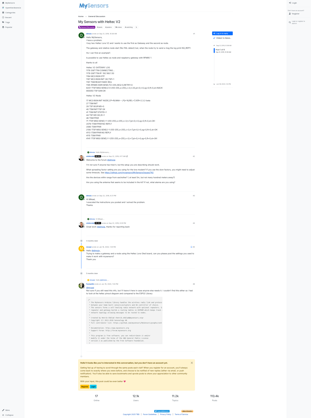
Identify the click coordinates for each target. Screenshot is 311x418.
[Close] (192, 362)
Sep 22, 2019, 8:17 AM (117, 156)
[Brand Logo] (93, 6)
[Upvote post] (183, 145)
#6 (194, 284)
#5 (194, 247)
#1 (194, 34)
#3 (194, 196)
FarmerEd (90, 284)
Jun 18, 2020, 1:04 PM (110, 284)
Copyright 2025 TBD (131, 414)
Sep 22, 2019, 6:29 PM (117, 223)
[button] (12, 410)
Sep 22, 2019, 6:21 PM (107, 196)
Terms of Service (181, 414)
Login (93, 387)
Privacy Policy (165, 414)
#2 (194, 156)
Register (84, 387)
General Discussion (88, 27)
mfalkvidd (90, 156)
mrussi (88, 247)
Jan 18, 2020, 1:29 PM (107, 247)
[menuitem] (299, 3)
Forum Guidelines (149, 414)
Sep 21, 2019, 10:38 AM (108, 34)
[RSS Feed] (136, 27)
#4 (194, 223)
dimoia (89, 34)
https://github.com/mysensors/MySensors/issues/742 (129, 172)
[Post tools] (193, 145)
